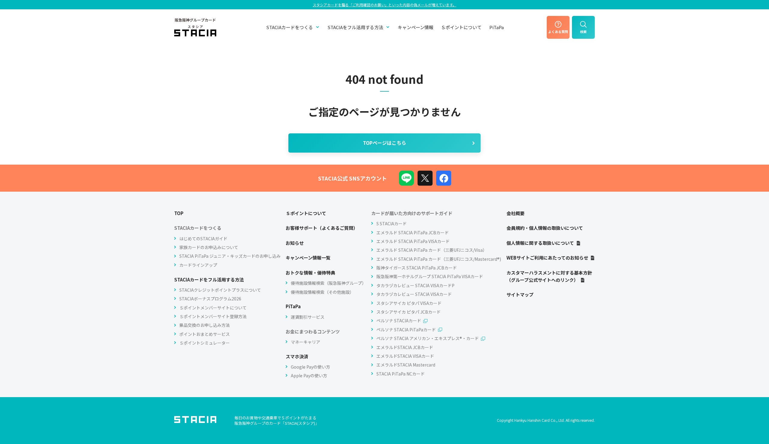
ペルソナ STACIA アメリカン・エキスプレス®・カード (427, 338)
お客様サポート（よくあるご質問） (322, 228)
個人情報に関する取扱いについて (540, 243)
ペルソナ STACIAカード (398, 321)
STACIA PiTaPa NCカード (400, 374)
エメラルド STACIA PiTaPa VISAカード (413, 241)
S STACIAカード (391, 223)
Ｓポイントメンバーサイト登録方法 (213, 316)
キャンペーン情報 (415, 27)
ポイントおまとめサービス (204, 334)
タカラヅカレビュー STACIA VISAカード (414, 294)
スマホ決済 (297, 356)
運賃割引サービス (307, 317)
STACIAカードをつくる (289, 27)
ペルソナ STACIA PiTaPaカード (406, 330)
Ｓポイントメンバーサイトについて (213, 308)
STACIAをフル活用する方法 (355, 27)
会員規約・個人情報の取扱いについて (544, 228)
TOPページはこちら (384, 142)
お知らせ (295, 243)
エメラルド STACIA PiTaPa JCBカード (412, 233)
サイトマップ (519, 294)
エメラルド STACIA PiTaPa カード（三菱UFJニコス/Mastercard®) (438, 259)
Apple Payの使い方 (309, 376)
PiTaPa (496, 27)
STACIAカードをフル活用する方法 (209, 279)
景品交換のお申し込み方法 (204, 325)
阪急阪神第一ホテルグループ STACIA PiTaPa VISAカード (429, 276)
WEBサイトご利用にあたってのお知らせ (547, 257)
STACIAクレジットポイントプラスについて (220, 290)
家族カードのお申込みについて (208, 247)
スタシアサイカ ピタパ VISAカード (409, 303)
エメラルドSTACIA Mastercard (405, 365)
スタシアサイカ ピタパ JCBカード (408, 312)
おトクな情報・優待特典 (310, 272)
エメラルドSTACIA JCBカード (404, 347)
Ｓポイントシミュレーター (204, 343)
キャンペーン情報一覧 (308, 257)
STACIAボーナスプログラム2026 (210, 299)
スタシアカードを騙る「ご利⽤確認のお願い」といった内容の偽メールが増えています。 (384, 4)
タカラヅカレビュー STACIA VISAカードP (415, 285)
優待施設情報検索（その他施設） (322, 292)
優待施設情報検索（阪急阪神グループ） (328, 283)
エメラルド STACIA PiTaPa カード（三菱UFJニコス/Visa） (431, 250)
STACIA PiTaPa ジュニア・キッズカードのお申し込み (230, 256)
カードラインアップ (198, 265)
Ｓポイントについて (461, 27)
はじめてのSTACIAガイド (203, 239)
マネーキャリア (305, 342)
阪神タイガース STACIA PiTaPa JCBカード (416, 268)
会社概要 (515, 213)
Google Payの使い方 (310, 367)
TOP (179, 213)
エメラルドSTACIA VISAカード (405, 356)
